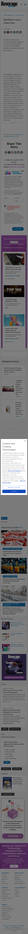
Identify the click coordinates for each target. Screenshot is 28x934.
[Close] (25, 441)
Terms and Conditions (14, 471)
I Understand (14, 491)
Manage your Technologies (14, 487)
